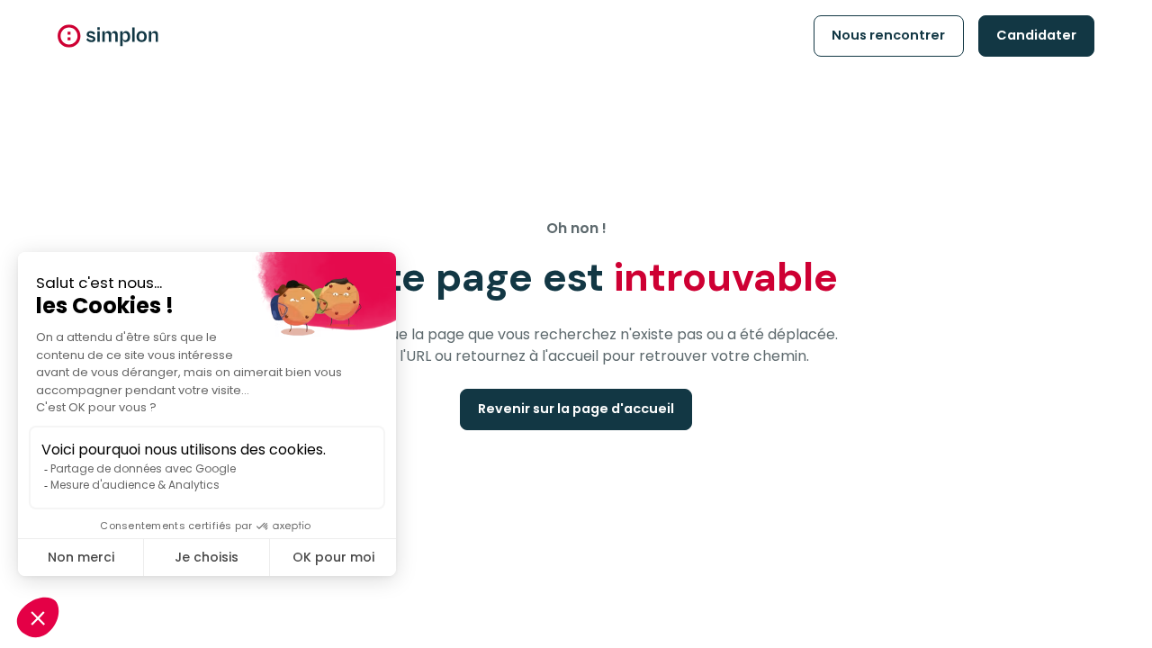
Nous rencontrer (888, 35)
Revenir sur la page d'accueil (576, 409)
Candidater (1036, 35)
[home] (108, 36)
